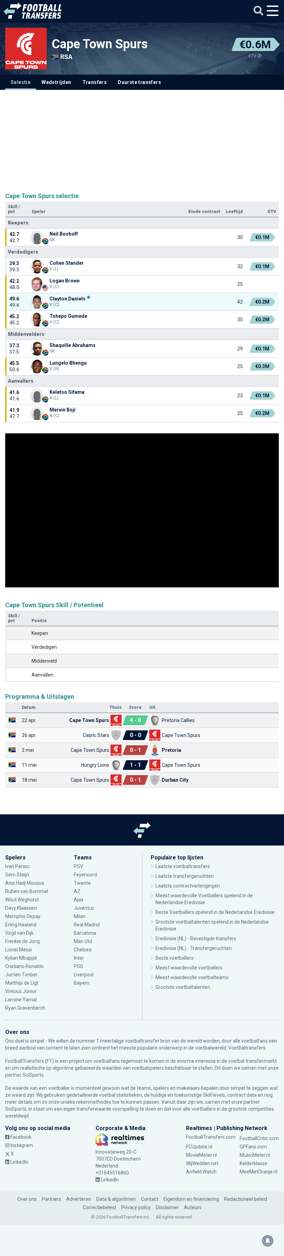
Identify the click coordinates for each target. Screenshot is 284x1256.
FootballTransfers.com (211, 1137)
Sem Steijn (17, 874)
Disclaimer (167, 1207)
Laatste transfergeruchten (185, 876)
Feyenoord (85, 874)
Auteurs (193, 1207)
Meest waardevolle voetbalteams (192, 977)
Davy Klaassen (21, 908)
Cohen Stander (67, 263)
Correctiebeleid (99, 1207)
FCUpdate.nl (199, 1146)
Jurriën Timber (22, 974)
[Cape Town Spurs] (26, 48)
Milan (80, 916)
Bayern (81, 983)
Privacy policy (136, 1207)
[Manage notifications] (267, 1240)
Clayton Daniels (68, 298)
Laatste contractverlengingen (188, 886)
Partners (51, 1199)
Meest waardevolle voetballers (189, 967)
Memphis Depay (23, 916)
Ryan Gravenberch (25, 1008)
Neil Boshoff (64, 233)
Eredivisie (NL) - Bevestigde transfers (196, 938)
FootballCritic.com (259, 1138)
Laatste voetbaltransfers (183, 866)
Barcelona (85, 933)
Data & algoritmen (116, 1199)
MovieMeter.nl (201, 1155)
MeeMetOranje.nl (258, 1171)
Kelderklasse (253, 1163)
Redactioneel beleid (245, 1199)
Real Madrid (87, 924)
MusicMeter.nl (255, 1155)
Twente (82, 883)
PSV (78, 866)
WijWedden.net (202, 1163)
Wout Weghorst (22, 899)
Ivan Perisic (17, 866)
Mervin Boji (63, 409)
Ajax (78, 899)
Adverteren (78, 1199)
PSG (78, 966)
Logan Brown (65, 280)
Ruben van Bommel (26, 891)
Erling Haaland (20, 924)
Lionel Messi (19, 949)
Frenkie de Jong (23, 941)
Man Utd (83, 941)
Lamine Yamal (21, 999)
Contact (149, 1199)
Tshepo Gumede (68, 316)
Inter (79, 958)
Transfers (94, 82)
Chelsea (82, 949)
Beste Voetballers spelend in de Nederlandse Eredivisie (215, 912)
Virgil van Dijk (20, 933)
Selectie (20, 82)
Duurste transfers (139, 82)
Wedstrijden (56, 82)
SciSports (33, 1075)
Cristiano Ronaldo (24, 966)
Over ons (27, 1199)
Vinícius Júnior (21, 991)
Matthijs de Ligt (22, 983)
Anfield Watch (201, 1171)
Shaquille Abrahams (73, 345)
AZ (77, 891)
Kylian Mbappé (21, 958)
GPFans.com (253, 1146)
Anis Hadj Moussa (24, 883)
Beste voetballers (175, 958)
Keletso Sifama (67, 392)
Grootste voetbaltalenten (183, 987)
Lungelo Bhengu (68, 362)
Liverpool (84, 974)
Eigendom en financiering (191, 1199)
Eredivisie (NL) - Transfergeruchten (194, 948)
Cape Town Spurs (100, 44)
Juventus (84, 908)
